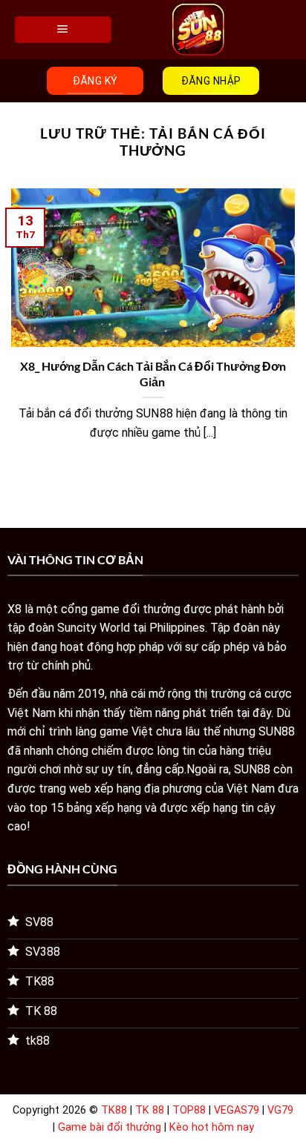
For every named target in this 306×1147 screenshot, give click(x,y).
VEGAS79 (236, 1110)
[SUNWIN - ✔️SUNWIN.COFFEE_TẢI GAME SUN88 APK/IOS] (198, 30)
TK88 (114, 1110)
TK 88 (149, 1110)
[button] (63, 29)
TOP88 (189, 1110)
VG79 (280, 1110)
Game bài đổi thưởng (109, 1127)
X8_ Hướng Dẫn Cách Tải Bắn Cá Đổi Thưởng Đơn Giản (153, 374)
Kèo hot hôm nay (211, 1127)
